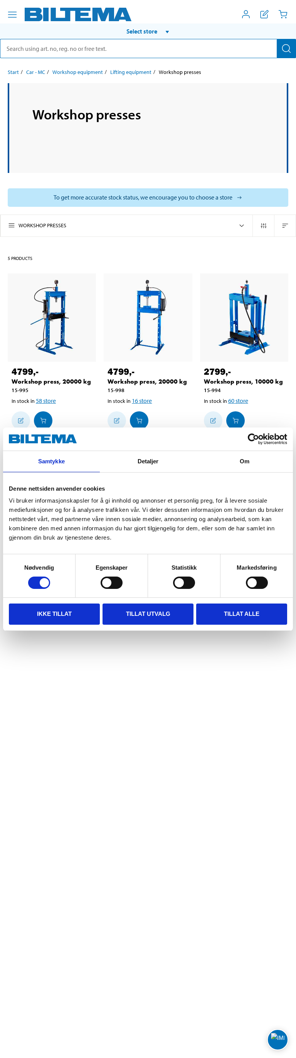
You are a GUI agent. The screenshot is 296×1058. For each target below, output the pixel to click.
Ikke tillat (54, 613)
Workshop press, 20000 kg (51, 381)
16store (142, 400)
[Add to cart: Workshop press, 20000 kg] (43, 420)
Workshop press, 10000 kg (243, 381)
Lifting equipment (130, 72)
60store (238, 400)
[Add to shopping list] (21, 420)
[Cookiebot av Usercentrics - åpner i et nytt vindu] (253, 439)
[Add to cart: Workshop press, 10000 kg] (235, 420)
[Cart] (283, 14)
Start (13, 72)
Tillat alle (241, 613)
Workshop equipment (77, 72)
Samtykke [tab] (51, 461)
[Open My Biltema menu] (246, 14)
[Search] (286, 48)
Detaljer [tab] (148, 461)
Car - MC (35, 72)
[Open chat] (278, 1040)
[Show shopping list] (264, 14)
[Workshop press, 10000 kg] (244, 317)
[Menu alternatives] (12, 14)
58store (46, 400)
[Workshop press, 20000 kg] (52, 317)
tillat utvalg (148, 613)
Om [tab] (244, 461)
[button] (148, 31)
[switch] (112, 583)
